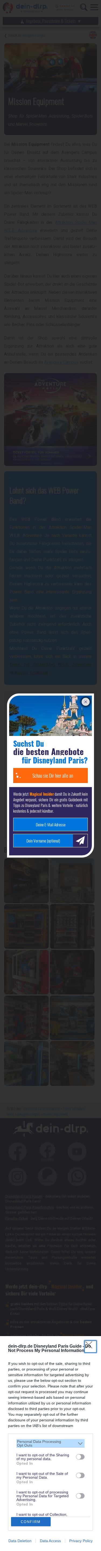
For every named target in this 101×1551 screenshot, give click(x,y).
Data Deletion (20, 1541)
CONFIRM (31, 1522)
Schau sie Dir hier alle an (52, 775)
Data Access (50, 1541)
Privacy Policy (81, 1541)
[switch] (80, 1457)
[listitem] (50, 1443)
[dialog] (50, 1443)
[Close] (90, 1346)
